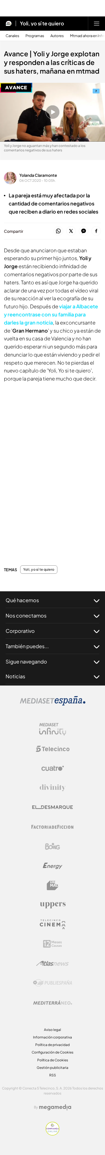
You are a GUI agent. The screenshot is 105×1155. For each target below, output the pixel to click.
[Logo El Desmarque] (52, 807)
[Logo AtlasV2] (52, 963)
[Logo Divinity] (53, 788)
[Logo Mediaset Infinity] (52, 729)
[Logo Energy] (52, 866)
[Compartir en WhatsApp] (58, 231)
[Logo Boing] (52, 846)
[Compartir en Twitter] (71, 231)
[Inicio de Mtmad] (9, 23)
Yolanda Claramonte (38, 175)
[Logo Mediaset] (52, 704)
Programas (34, 36)
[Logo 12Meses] (52, 944)
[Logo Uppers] (52, 905)
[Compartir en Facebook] (96, 231)
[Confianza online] (52, 1134)
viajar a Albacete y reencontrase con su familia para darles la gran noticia (51, 314)
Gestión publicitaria (52, 1068)
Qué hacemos (22, 600)
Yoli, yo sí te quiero (42, 23)
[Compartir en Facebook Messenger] (83, 231)
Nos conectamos (26, 615)
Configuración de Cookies (52, 1052)
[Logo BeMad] (53, 885)
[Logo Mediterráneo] (52, 1002)
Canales (12, 36)
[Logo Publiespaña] (52, 983)
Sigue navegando (26, 661)
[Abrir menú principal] (96, 23)
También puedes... (27, 646)
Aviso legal (52, 1030)
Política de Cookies (52, 1060)
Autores (57, 36)
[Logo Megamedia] (55, 1107)
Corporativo (20, 631)
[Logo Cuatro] (52, 768)
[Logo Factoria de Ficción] (52, 827)
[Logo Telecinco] (52, 749)
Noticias (15, 676)
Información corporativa (52, 1037)
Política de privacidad (52, 1045)
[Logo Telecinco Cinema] (53, 924)
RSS (52, 1075)
